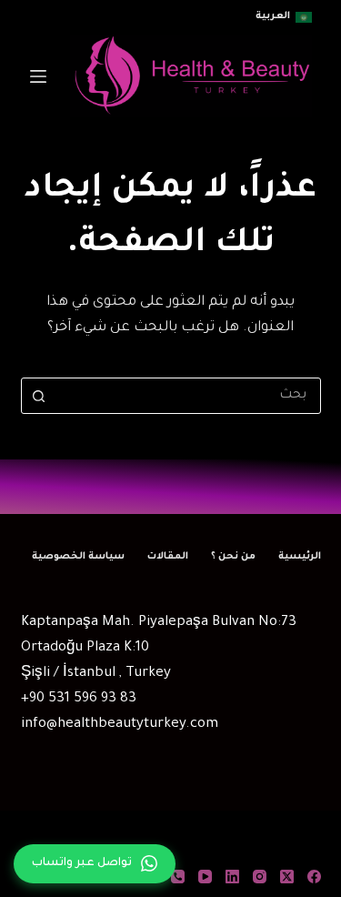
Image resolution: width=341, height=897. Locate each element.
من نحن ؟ (233, 556)
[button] (284, 17)
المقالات (167, 556)
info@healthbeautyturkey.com (119, 724)
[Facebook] (314, 876)
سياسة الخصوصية (78, 556)
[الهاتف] (178, 876)
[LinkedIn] (232, 876)
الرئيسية (299, 556)
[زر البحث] (39, 395)
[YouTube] (205, 876)
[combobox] (188, 396)
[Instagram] (259, 876)
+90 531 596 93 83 (78, 699)
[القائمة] (38, 76)
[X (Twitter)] (287, 876)
